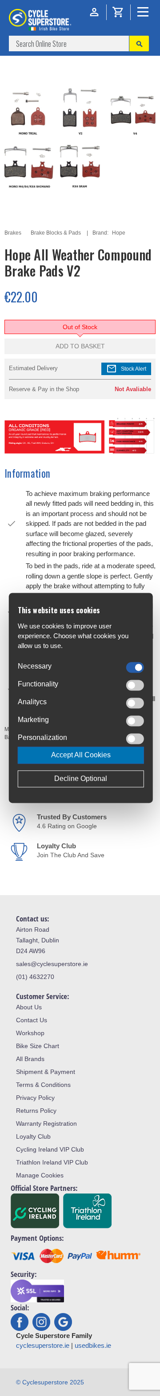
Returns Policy (36, 1110)
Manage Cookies (40, 1175)
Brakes (12, 233)
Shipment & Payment (45, 1071)
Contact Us (31, 1020)
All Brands (30, 1058)
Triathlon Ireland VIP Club (52, 1162)
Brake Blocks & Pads (56, 233)
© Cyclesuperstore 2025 (50, 1382)
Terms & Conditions (43, 1084)
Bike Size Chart (37, 1045)
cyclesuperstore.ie (42, 1345)
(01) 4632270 (35, 976)
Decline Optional (80, 779)
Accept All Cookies (81, 755)
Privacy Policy (35, 1097)
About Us (29, 1007)
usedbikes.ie (93, 1345)
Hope (118, 233)
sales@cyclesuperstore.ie (52, 963)
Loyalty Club (33, 1136)
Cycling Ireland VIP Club (50, 1149)
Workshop (30, 1033)
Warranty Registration (46, 1123)
